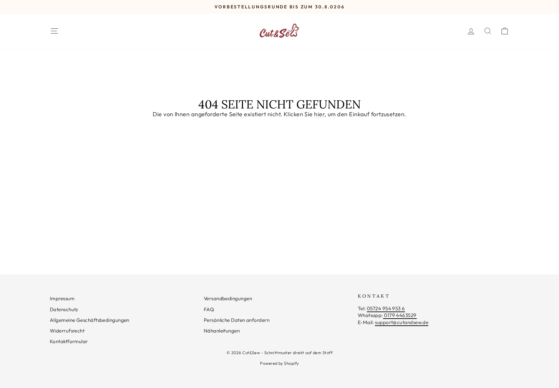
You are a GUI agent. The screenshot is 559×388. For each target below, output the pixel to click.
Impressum (62, 298)
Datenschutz (64, 309)
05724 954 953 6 (386, 308)
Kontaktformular (69, 341)
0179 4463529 (400, 315)
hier (319, 114)
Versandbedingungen (228, 298)
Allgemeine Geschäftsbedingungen (89, 320)
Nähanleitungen (222, 331)
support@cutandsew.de (401, 322)
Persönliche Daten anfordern (236, 320)
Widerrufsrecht (67, 331)
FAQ (209, 309)
